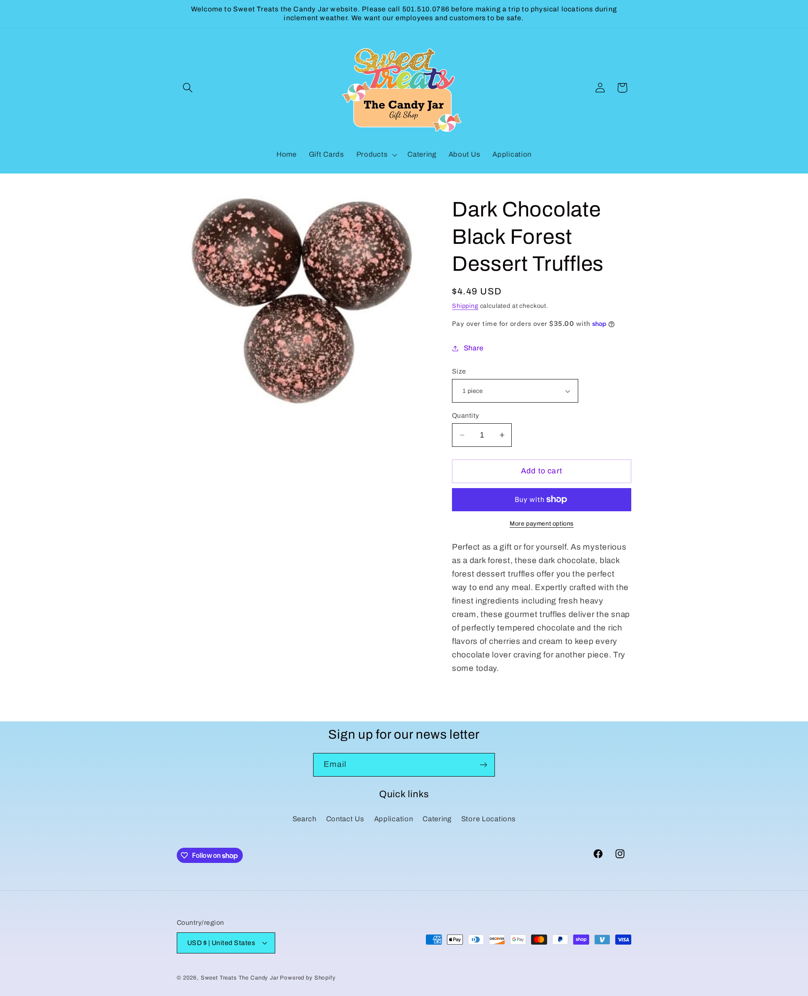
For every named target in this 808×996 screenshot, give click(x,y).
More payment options (542, 523)
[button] (188, 88)
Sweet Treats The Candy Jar (240, 978)
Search (304, 819)
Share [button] (474, 348)
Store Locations (488, 819)
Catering (437, 819)
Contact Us (345, 819)
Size (459, 371)
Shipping (465, 305)
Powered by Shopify (307, 978)
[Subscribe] (483, 765)
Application (393, 819)
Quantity (465, 415)
